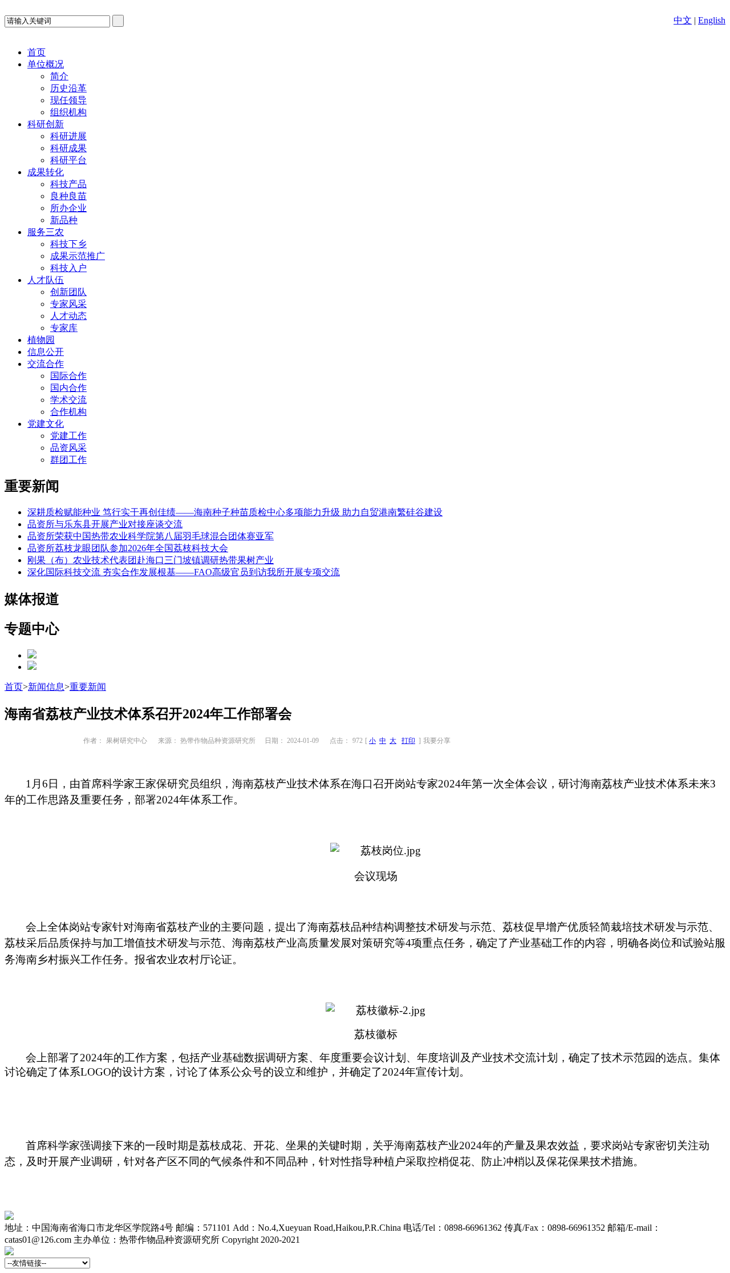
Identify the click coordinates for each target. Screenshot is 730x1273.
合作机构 (68, 412)
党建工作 (68, 436)
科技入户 (68, 268)
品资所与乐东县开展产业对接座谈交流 (104, 524)
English (711, 20)
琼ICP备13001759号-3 (345, 1239)
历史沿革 (68, 88)
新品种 (64, 220)
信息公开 (45, 352)
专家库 (64, 328)
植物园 (41, 340)
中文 (683, 20)
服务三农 (45, 232)
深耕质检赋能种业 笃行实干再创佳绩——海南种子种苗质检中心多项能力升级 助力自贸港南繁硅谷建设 (235, 512)
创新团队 (68, 292)
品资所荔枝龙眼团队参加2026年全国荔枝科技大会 (127, 548)
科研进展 (68, 136)
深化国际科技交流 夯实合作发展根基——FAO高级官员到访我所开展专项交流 (183, 572)
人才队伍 (45, 280)
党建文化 (45, 424)
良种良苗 (68, 196)
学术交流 (68, 400)
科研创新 (45, 124)
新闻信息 (46, 687)
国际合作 (68, 376)
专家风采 (68, 304)
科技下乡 (68, 244)
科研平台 (68, 160)
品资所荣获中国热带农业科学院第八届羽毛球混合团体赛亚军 (150, 536)
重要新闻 (88, 687)
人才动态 (68, 316)
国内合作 (68, 388)
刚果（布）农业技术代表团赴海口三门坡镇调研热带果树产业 (150, 560)
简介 (59, 76)
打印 (408, 741)
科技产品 (68, 184)
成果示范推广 (77, 256)
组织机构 (68, 112)
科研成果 (68, 148)
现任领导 (68, 100)
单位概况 (45, 64)
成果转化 (45, 172)
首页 (36, 52)
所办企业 (68, 208)
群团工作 (68, 459)
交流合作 (45, 364)
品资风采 (68, 447)
